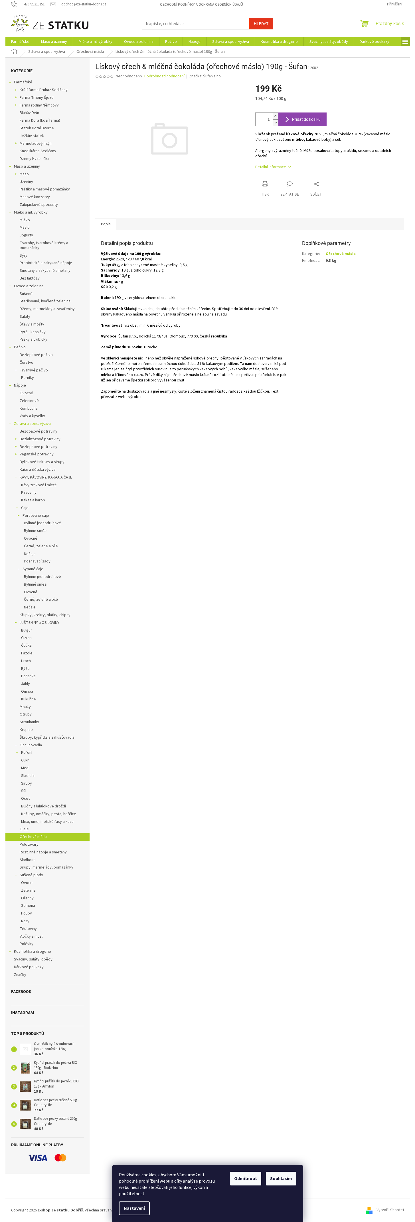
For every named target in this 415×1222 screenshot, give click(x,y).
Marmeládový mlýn (36, 143)
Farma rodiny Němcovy (39, 105)
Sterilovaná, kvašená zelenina (45, 301)
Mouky (25, 707)
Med (25, 768)
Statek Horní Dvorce (37, 128)
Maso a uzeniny (27, 166)
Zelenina (28, 890)
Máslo (25, 227)
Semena (28, 906)
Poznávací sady (37, 561)
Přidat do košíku (306, 119)
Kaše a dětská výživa (38, 470)
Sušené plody (31, 875)
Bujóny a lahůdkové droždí (43, 806)
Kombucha (29, 408)
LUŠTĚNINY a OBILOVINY (39, 623)
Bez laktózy (30, 278)
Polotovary (29, 844)
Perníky (27, 378)
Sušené (26, 294)
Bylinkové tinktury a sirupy (42, 462)
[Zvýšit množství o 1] (275, 116)
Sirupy (26, 783)
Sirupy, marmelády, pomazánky (46, 867)
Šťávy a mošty (32, 324)
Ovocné (26, 393)
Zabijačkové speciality (39, 205)
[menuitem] (20, 41)
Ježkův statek (32, 136)
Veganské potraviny (37, 454)
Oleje (24, 829)
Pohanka (28, 676)
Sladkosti (28, 860)
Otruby (26, 714)
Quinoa (27, 691)
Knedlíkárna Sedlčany (38, 151)
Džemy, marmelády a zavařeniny (47, 309)
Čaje (25, 508)
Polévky (26, 944)
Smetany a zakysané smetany (45, 271)
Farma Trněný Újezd (37, 98)
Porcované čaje (36, 515)
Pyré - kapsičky (33, 332)
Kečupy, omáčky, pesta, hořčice (48, 814)
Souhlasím (281, 1178)
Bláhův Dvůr (29, 113)
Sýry (23, 255)
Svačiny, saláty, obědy (33, 959)
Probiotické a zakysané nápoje (46, 263)
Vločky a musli (31, 936)
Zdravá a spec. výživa (32, 424)
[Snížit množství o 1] (275, 122)
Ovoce (27, 883)
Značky (20, 975)
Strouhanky (29, 722)
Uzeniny (26, 182)
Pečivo (20, 347)
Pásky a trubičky (33, 339)
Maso (24, 174)
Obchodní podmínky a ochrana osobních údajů (201, 4)
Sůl (23, 791)
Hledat (261, 23)
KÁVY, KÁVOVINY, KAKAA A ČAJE (46, 477)
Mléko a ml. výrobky (31, 212)
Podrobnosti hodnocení (164, 76)
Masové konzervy (35, 197)
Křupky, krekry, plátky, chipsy (45, 615)
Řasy (25, 921)
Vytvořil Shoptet (390, 1210)
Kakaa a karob (33, 500)
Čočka (26, 645)
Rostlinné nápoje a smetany (43, 852)
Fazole (27, 653)
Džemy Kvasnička (34, 159)
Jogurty (26, 235)
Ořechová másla (33, 837)
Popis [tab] (106, 224)
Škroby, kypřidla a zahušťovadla (47, 737)
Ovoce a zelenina (28, 286)
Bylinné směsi (35, 531)
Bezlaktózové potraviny (40, 439)
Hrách (26, 661)
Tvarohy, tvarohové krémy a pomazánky (44, 245)
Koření (26, 752)
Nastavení (134, 1208)
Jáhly (25, 684)
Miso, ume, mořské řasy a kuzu (47, 822)
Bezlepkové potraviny (38, 447)
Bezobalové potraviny (38, 431)
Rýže (25, 669)
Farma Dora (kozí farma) (40, 120)
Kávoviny (29, 492)
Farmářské (23, 82)
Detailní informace (270, 167)
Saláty (25, 316)
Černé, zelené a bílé (41, 546)
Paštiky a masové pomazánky (45, 189)
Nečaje (30, 554)
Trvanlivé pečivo (34, 370)
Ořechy (27, 898)
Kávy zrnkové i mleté (39, 485)
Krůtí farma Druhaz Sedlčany (44, 90)
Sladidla (28, 776)
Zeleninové (29, 401)
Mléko (25, 220)
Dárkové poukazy (29, 967)
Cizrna (26, 638)
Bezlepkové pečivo (36, 355)
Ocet (25, 798)
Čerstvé (26, 362)
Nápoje (20, 385)
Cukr (25, 760)
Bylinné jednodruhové (42, 523)
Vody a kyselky (32, 416)
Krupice (26, 730)
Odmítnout (245, 1178)
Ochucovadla (31, 745)
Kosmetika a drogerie (32, 951)
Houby (26, 913)
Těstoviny (28, 929)
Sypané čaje (33, 569)
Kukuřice (28, 699)
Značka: (205, 76)
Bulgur (26, 630)
